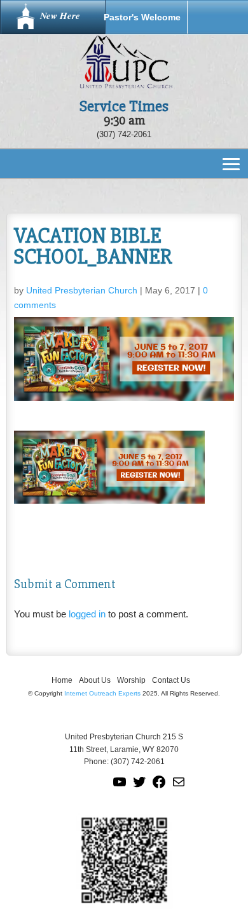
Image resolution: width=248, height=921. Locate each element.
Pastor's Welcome (142, 17)
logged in (87, 613)
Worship (131, 680)
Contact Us (171, 680)
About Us (95, 680)
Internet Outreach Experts (102, 693)
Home (62, 680)
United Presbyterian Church (81, 290)
